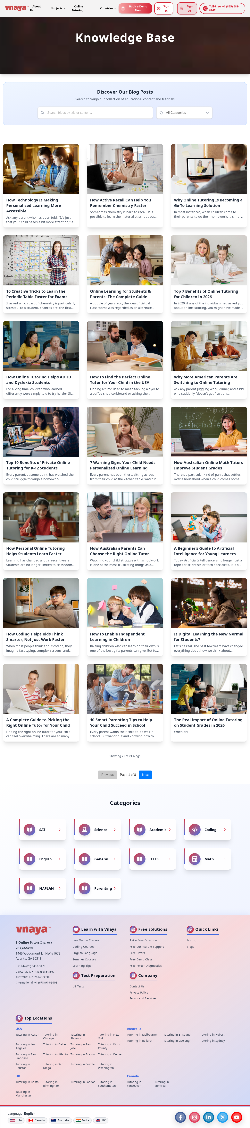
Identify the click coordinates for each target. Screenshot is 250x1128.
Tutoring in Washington (106, 1066)
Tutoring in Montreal (161, 1083)
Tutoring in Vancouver (134, 1083)
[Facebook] (180, 1117)
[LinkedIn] (208, 1117)
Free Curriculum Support (147, 946)
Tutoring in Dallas (54, 1044)
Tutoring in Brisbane (176, 1034)
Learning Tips (82, 965)
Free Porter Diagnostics (146, 965)
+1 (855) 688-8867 (43, 971)
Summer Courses (84, 959)
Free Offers (137, 953)
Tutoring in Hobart (212, 1034)
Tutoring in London (83, 1082)
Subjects (56, 8)
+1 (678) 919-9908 (45, 982)
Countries (106, 8)
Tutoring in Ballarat (139, 1040)
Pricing (191, 940)
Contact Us (137, 986)
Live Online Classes (86, 940)
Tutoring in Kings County (109, 1046)
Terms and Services (143, 998)
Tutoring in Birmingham (51, 1083)
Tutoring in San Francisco (26, 1056)
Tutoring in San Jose (81, 1046)
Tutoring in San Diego (53, 1066)
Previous (107, 774)
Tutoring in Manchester (23, 1093)
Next (145, 774)
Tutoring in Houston (23, 1066)
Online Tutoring (77, 8)
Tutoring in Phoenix (78, 1036)
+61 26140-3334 (39, 977)
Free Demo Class (141, 959)
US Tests (78, 986)
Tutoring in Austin (27, 1034)
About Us (35, 8)
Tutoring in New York (108, 1036)
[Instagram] (194, 1117)
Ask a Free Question (143, 940)
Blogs (190, 946)
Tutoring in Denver (110, 1054)
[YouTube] (236, 1117)
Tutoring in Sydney (212, 1040)
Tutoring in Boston (83, 1054)
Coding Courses (83, 946)
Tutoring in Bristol (27, 1082)
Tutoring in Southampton (107, 1083)
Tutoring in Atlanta (55, 1054)
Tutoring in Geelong (176, 1040)
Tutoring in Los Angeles (25, 1046)
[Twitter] (222, 1117)
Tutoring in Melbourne (142, 1034)
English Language (85, 953)
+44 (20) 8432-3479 (33, 966)
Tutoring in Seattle (83, 1064)
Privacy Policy (139, 992)
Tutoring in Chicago (50, 1036)
